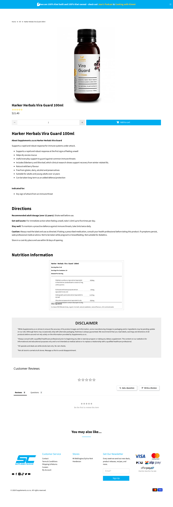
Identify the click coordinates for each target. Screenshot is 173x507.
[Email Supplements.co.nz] (13, 474)
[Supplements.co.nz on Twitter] (26, 474)
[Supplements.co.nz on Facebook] (16, 474)
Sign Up (116, 478)
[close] (170, 4)
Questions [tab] (35, 392)
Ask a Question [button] (128, 388)
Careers (45, 467)
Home (14, 22)
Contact (45, 458)
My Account (46, 470)
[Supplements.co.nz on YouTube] (29, 474)
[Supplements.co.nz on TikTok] (22, 474)
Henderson (77, 461)
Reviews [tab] (18, 392)
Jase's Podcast (105, 4)
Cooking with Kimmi (125, 4)
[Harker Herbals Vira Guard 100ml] (86, 65)
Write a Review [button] (150, 388)
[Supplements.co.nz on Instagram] (19, 474)
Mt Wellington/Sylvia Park (83, 458)
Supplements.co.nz (30, 329)
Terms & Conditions (49, 461)
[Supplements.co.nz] (26, 461)
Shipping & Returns (49, 464)
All (20, 22)
